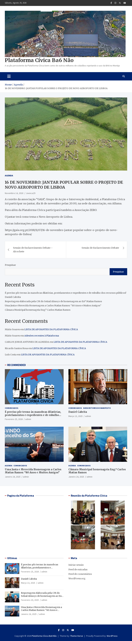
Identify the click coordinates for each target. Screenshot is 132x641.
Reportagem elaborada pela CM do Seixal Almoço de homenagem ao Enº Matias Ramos (53, 301)
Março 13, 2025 (75, 416)
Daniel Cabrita (13, 297)
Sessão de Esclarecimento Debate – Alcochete (33, 249)
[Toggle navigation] (9, 76)
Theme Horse (76, 635)
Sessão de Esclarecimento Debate (100, 247)
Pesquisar (10, 265)
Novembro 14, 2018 (14, 193)
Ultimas (12, 558)
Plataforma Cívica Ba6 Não (39, 60)
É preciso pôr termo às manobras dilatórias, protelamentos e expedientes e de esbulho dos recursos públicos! (65, 292)
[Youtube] (124, 2)
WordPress (112, 635)
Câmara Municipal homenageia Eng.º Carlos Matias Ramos (37, 309)
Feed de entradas (77, 569)
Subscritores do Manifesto (97, 408)
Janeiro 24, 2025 (12, 476)
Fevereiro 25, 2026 (14, 419)
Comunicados (11, 408)
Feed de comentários (80, 574)
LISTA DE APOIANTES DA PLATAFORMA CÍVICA (51, 329)
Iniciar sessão (76, 564)
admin (28, 419)
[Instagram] (115, 2)
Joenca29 (30, 193)
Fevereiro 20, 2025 (30, 600)
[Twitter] (120, 2)
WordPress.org (76, 578)
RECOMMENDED (16, 365)
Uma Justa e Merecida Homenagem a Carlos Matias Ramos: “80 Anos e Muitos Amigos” (53, 305)
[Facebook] (111, 2)
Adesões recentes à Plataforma (41, 335)
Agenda (9, 175)
